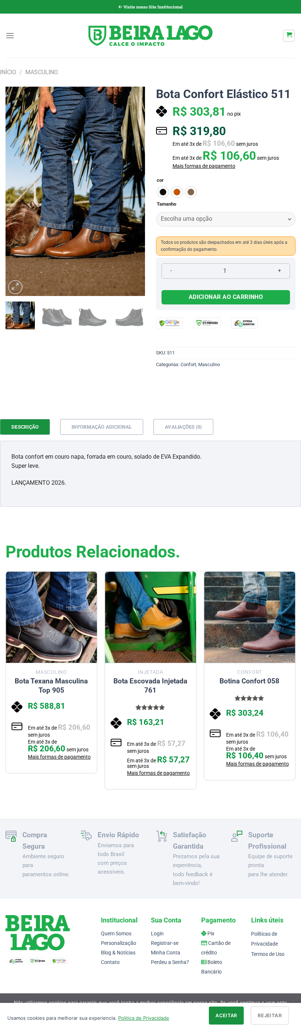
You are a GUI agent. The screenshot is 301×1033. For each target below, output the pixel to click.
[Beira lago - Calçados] (150, 35)
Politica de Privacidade (143, 1018)
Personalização (118, 943)
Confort (188, 364)
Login (157, 934)
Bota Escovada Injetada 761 (150, 685)
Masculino (41, 72)
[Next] (132, 191)
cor (160, 180)
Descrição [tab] (25, 427)
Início (8, 72)
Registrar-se (164, 943)
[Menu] (10, 35)
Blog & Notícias (118, 953)
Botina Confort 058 (249, 681)
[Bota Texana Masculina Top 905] (51, 617)
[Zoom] (15, 287)
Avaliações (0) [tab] (183, 427)
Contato (110, 962)
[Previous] (17, 191)
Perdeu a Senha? (170, 962)
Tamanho (166, 204)
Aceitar (226, 1015)
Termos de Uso (267, 954)
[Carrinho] (289, 35)
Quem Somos (116, 934)
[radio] (162, 192)
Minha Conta (165, 953)
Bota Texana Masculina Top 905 (51, 685)
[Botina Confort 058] (249, 617)
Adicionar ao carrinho (226, 297)
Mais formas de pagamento (204, 166)
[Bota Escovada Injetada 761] (150, 617)
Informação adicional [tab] (102, 427)
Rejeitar (270, 1015)
